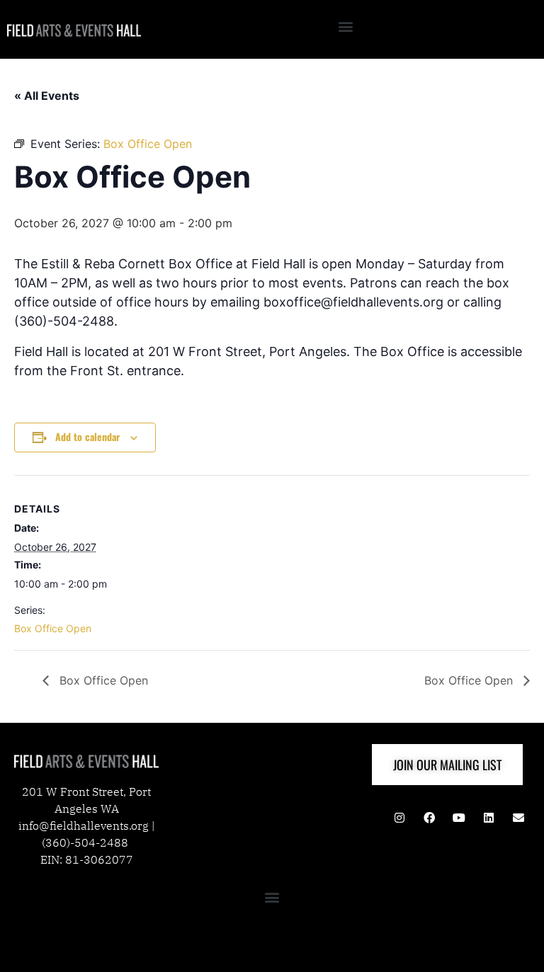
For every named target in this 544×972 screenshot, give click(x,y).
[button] (346, 26)
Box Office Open (52, 628)
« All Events (46, 95)
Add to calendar (87, 436)
